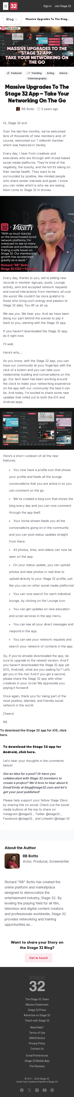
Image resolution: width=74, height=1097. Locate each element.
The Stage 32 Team (37, 999)
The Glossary (37, 1066)
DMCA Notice (37, 1038)
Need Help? (37, 1027)
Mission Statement (37, 1004)
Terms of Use (37, 1032)
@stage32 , (26, 814)
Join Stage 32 (62, 6)
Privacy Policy (37, 1043)
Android (16, 669)
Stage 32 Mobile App (37, 1060)
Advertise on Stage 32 (37, 1015)
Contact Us (37, 1048)
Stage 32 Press (37, 1009)
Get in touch (38, 958)
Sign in (47, 6)
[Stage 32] (13, 6)
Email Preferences (37, 1055)
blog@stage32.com (38, 787)
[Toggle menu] (5, 6)
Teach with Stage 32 (37, 1020)
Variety (40, 145)
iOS (6, 669)
